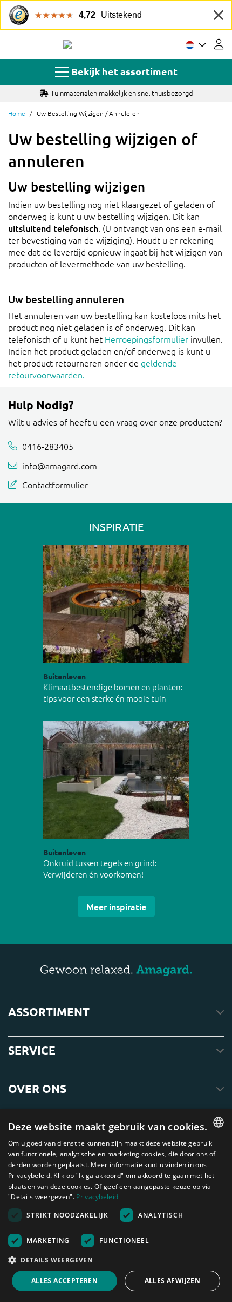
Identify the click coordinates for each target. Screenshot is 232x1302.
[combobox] (218, 1122)
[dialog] (116, 1205)
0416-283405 (47, 446)
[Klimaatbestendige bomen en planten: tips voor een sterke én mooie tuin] (116, 604)
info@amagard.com (59, 465)
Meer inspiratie (116, 906)
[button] (116, 1259)
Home (16, 113)
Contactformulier (55, 484)
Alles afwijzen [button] (173, 1280)
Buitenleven (64, 676)
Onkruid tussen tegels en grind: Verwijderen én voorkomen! (100, 868)
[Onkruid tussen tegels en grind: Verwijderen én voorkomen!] (116, 780)
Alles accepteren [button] (64, 1280)
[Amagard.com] (67, 44)
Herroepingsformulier (146, 339)
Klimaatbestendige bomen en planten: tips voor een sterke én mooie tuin (113, 692)
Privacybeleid (97, 1196)
